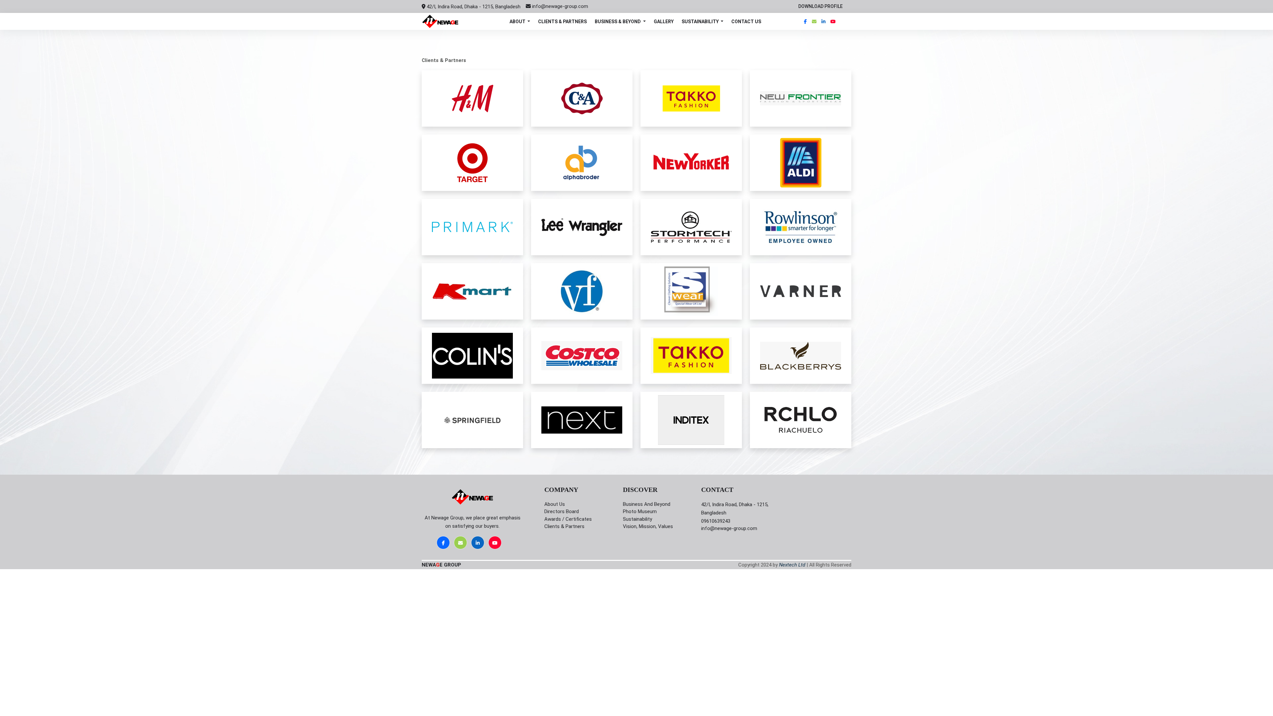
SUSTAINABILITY (701, 21)
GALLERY (664, 21)
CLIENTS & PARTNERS (562, 21)
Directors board (561, 511)
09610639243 (715, 521)
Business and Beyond (646, 504)
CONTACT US (746, 21)
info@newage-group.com (560, 6)
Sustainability (637, 519)
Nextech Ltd (792, 565)
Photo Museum (640, 511)
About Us (554, 504)
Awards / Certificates (568, 519)
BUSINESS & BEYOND (618, 21)
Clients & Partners (564, 526)
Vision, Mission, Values (648, 526)
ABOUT (518, 21)
